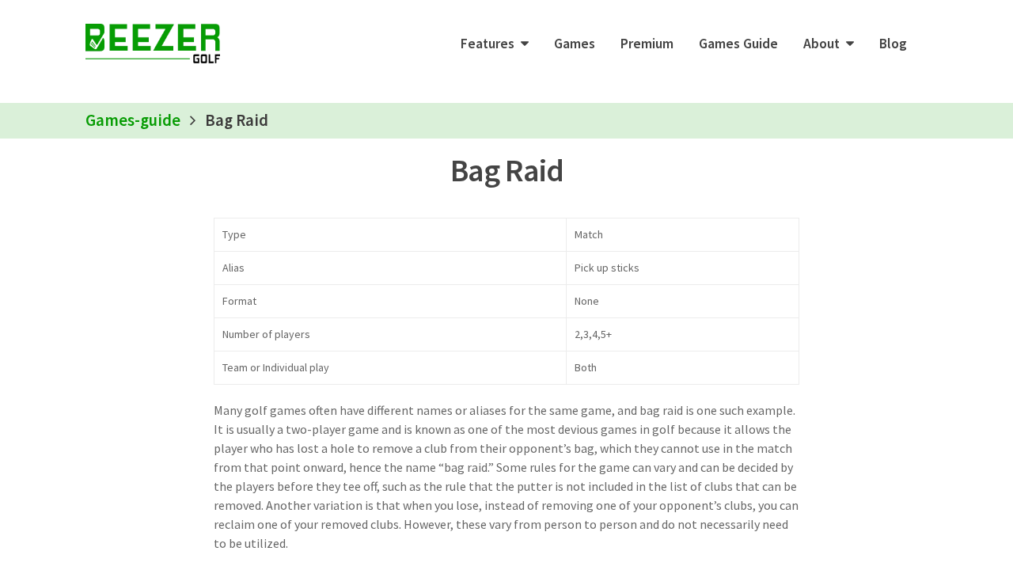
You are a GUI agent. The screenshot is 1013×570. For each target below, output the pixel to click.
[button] (494, 43)
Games (574, 43)
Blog (893, 43)
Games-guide (132, 120)
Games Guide (738, 43)
